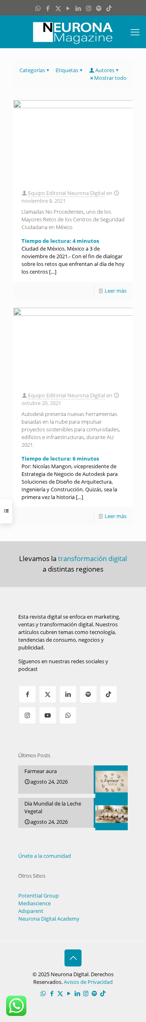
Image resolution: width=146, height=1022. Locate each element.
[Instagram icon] (89, 8)
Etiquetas (67, 70)
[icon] (99, 8)
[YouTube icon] (68, 8)
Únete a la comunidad (44, 855)
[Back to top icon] (73, 957)
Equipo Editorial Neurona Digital (66, 193)
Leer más (116, 290)
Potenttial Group (38, 895)
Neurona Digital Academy (48, 918)
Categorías (32, 70)
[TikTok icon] (109, 8)
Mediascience (34, 903)
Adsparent (30, 911)
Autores (104, 70)
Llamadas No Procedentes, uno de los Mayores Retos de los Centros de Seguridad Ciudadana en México (73, 219)
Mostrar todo (110, 77)
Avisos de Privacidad (88, 982)
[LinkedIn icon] (78, 8)
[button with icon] (27, 694)
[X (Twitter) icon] (58, 8)
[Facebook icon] (48, 8)
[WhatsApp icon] (38, 8)
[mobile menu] (135, 32)
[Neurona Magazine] (73, 31)
